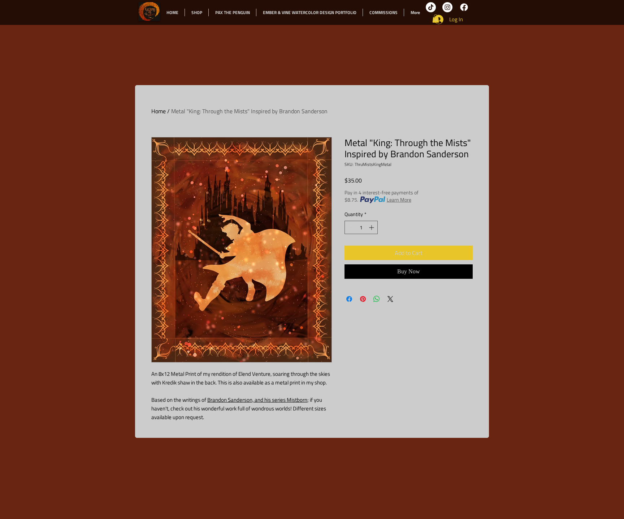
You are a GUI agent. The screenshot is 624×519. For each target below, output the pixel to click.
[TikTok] (431, 7)
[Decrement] (350, 227)
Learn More (399, 199)
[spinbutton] (361, 227)
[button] (435, 18)
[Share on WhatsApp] (376, 299)
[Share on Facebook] (349, 299)
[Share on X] (390, 299)
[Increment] (372, 227)
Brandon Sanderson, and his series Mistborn (257, 400)
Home (158, 111)
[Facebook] (464, 7)
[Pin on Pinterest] (363, 299)
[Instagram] (447, 7)
